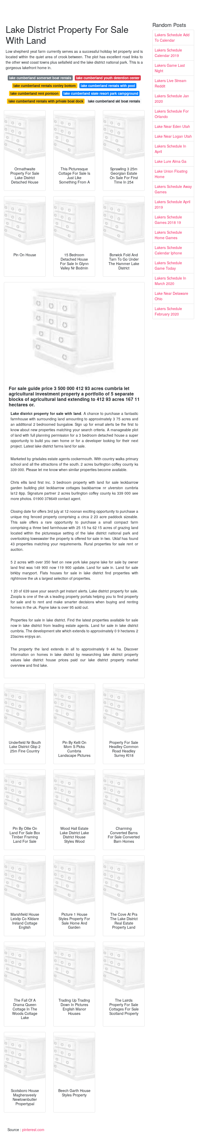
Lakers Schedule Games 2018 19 (168, 219)
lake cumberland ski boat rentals (114, 101)
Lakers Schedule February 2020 (168, 311)
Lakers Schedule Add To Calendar (172, 37)
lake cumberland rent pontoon (34, 93)
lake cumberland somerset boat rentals (40, 77)
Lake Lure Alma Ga (170, 161)
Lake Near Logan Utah (173, 136)
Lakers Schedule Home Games (168, 235)
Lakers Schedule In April (170, 148)
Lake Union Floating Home (171, 173)
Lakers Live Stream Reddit (170, 83)
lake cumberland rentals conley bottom (44, 85)
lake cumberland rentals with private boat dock (46, 101)
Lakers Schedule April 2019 (172, 204)
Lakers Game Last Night (170, 68)
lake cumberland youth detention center (107, 77)
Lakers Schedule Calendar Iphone (168, 250)
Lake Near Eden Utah (172, 126)
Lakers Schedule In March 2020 (170, 280)
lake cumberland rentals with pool (108, 85)
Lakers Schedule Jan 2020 (172, 98)
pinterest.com (33, 1129)
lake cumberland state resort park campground (100, 93)
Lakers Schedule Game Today (168, 265)
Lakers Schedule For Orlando (172, 113)
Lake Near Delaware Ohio (171, 296)
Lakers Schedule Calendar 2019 (168, 52)
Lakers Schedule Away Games (173, 189)
